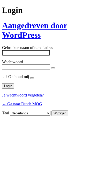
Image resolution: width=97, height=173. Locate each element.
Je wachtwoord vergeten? (23, 95)
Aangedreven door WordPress (34, 30)
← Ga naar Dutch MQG (22, 104)
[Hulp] (32, 78)
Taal (5, 113)
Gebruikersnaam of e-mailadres (27, 47)
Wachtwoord (12, 62)
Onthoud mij (18, 76)
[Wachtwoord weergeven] (53, 68)
